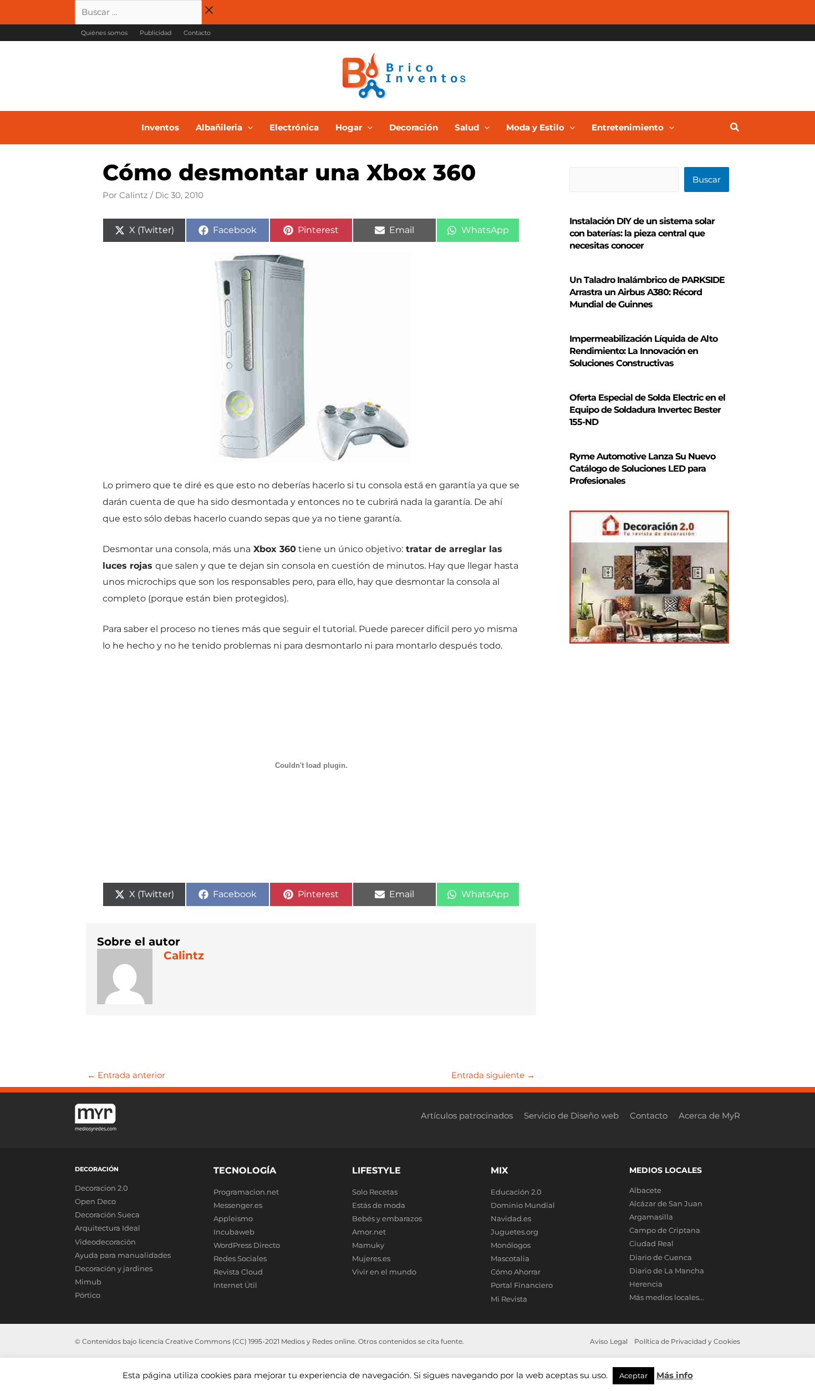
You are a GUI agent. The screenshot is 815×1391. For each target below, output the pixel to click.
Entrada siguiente (493, 1075)
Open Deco (95, 1201)
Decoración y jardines (113, 1268)
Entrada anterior (126, 1075)
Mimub (88, 1281)
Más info (674, 1375)
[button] (247, 127)
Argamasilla (651, 1216)
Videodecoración (105, 1241)
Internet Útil (235, 1285)
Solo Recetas (375, 1191)
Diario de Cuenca (660, 1257)
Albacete (645, 1190)
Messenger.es (237, 1205)
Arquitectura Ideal (107, 1227)
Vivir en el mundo (384, 1271)
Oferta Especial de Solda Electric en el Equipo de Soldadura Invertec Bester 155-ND (647, 409)
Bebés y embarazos (387, 1218)
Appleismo (233, 1218)
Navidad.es (511, 1218)
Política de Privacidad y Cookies (687, 1341)
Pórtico (87, 1295)
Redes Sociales (240, 1258)
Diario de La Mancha (666, 1270)
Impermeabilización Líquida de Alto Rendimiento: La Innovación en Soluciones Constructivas (643, 350)
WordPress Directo (246, 1245)
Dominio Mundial (523, 1205)
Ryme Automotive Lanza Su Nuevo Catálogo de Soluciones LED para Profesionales (642, 468)
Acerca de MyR (709, 1115)
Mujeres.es (371, 1258)
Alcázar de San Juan (665, 1203)
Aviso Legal (609, 1341)
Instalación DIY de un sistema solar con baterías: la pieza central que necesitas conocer (642, 233)
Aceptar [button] (633, 1375)
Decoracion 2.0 (101, 1187)
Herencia (646, 1283)
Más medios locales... (666, 1297)
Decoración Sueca (107, 1214)
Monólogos (511, 1245)
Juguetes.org (514, 1231)
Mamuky (368, 1245)
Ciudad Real (651, 1243)
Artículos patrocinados (467, 1115)
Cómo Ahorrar (516, 1271)
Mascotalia (510, 1258)
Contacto (197, 33)
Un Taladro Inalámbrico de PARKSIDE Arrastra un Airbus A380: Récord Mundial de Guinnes (647, 292)
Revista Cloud (238, 1271)
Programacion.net (246, 1191)
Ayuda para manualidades (123, 1255)
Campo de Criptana (664, 1230)
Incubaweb (233, 1231)
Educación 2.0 (516, 1191)
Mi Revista (509, 1298)
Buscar (706, 179)
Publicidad (155, 33)
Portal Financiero (522, 1285)
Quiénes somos (104, 33)
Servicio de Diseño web (571, 1115)
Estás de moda (378, 1205)
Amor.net (369, 1231)
